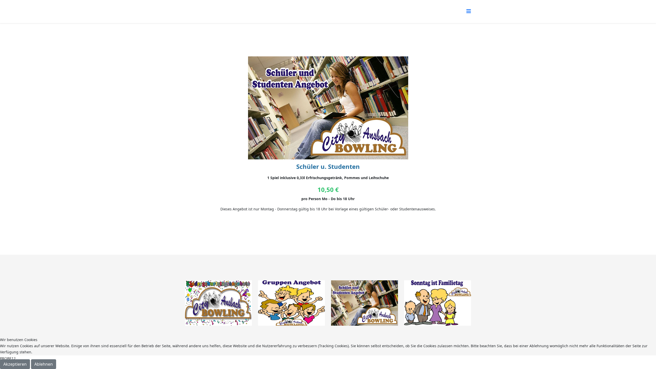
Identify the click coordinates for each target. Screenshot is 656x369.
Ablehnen (43, 364)
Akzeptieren (15, 364)
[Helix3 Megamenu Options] (468, 11)
